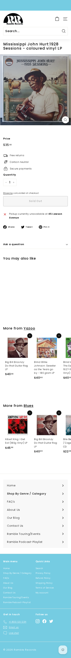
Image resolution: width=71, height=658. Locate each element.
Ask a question (13, 244)
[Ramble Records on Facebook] (44, 621)
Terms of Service (45, 587)
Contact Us (9, 592)
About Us (8, 582)
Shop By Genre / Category (17, 573)
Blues (29, 405)
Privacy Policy (43, 573)
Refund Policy (43, 578)
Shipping (8, 193)
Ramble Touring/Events (16, 597)
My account (42, 592)
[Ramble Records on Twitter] (51, 621)
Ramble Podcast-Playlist (17, 602)
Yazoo (29, 328)
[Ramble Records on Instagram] (38, 621)
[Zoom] (65, 119)
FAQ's (6, 578)
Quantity (9, 175)
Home (6, 568)
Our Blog (7, 587)
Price (6, 138)
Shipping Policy (44, 582)
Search (39, 568)
